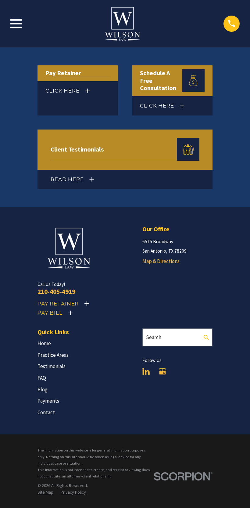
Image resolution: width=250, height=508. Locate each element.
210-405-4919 (56, 291)
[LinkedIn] (146, 371)
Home (44, 343)
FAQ (42, 378)
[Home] (122, 23)
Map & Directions (161, 261)
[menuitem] (45, 492)
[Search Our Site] (206, 337)
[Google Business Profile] (162, 371)
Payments (48, 400)
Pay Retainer (58, 304)
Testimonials (52, 366)
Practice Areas (53, 355)
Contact (46, 412)
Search (153, 337)
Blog (43, 389)
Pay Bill (50, 313)
